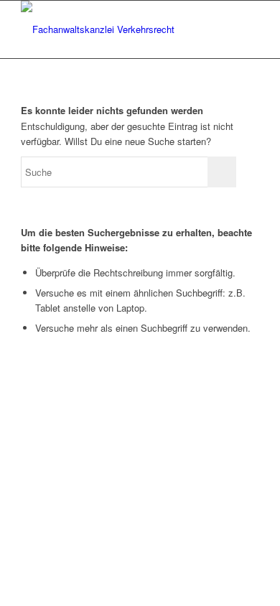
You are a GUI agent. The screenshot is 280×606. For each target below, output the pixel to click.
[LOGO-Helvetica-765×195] (116, 29)
